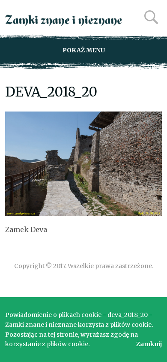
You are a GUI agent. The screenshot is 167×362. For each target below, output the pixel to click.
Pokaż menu (84, 50)
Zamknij (149, 344)
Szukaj (151, 17)
